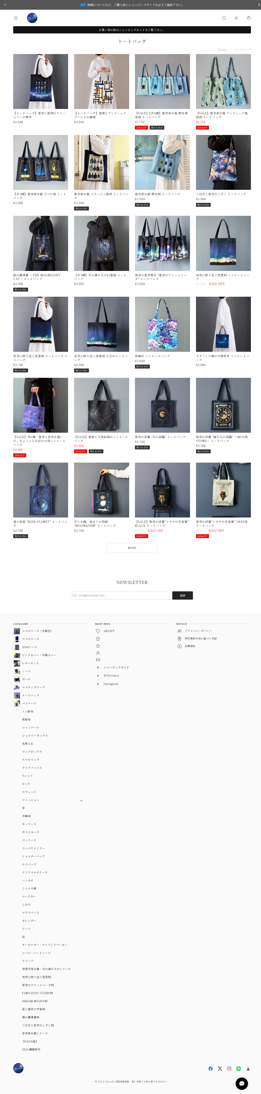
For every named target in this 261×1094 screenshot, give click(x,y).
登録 (182, 595)
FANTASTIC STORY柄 (37, 993)
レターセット (30, 663)
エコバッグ (29, 864)
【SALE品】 (30, 1041)
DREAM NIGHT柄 (34, 1001)
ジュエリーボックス (35, 735)
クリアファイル (32, 768)
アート (26, 929)
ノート (26, 671)
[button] (19, 18)
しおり (26, 904)
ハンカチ (28, 880)
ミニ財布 (28, 711)
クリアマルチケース (35, 872)
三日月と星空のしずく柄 (38, 1025)
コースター (29, 896)
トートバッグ (30, 695)
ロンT (26, 784)
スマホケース (30, 639)
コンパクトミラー (33, 848)
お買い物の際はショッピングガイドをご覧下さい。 (132, 30)
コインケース (30, 727)
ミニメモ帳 (29, 888)
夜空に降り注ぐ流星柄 (36, 977)
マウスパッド (30, 912)
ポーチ (26, 679)
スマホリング (30, 760)
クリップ (27, 961)
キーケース (29, 824)
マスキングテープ (33, 687)
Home (222, 49)
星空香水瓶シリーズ (35, 1033)
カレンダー (29, 921)
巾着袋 (26, 816)
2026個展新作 (31, 1049)
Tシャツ (27, 776)
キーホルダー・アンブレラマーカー (44, 945)
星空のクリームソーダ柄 (38, 985)
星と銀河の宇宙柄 (33, 1009)
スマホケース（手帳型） (38, 631)
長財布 (26, 719)
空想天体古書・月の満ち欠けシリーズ (46, 969)
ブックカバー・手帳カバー (39, 655)
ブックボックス (32, 752)
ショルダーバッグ (33, 856)
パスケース (29, 703)
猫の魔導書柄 (30, 1017)
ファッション (30, 800)
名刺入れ (28, 743)
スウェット (29, 792)
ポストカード (30, 832)
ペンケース (29, 840)
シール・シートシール (36, 953)
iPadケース (29, 647)
